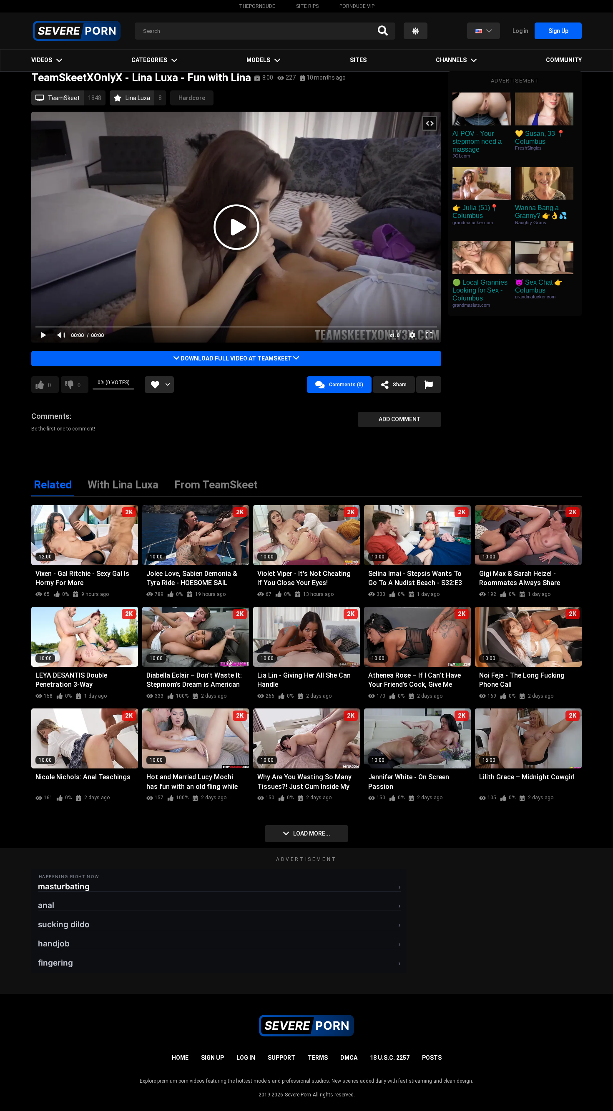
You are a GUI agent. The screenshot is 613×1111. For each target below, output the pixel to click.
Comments (50, 416)
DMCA (348, 1057)
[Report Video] (428, 384)
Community (564, 60)
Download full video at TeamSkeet (236, 358)
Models (258, 60)
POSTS (432, 1057)
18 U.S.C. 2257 (390, 1057)
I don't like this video (79, 385)
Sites (358, 60)
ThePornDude (257, 6)
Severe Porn (298, 1095)
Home (180, 1057)
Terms (318, 1057)
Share (400, 385)
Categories (149, 60)
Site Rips (307, 6)
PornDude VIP (356, 6)
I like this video (49, 385)
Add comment (400, 419)
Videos (41, 60)
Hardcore (191, 98)
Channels (451, 60)
